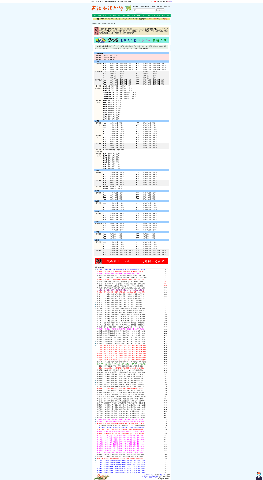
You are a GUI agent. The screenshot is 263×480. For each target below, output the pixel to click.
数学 (108, 1)
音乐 (153, 15)
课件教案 (107, 19)
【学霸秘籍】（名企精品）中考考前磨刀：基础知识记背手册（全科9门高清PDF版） (121, 394)
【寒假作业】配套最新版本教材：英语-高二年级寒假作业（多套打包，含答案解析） (121, 325)
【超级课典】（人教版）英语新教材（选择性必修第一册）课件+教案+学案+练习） (120, 390)
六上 (140, 29)
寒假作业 (135, 19)
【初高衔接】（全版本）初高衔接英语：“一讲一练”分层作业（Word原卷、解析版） (120, 314)
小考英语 (98, 55)
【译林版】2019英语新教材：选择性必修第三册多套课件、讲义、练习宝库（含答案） (121, 341)
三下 (125, 29)
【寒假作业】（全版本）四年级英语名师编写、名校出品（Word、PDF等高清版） (120, 302)
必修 (112, 31)
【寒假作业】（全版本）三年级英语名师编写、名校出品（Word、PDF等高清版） (120, 300)
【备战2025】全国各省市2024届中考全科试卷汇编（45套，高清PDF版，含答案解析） (121, 403)
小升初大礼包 (108, 55)
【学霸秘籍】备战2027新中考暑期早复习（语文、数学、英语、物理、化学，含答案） (121, 288)
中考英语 (98, 57)
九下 (105, 31)
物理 (114, 1)
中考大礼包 (107, 57)
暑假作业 (130, 19)
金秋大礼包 (113, 63)
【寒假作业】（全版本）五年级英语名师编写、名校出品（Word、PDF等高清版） (120, 304)
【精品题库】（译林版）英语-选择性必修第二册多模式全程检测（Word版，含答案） (121, 413)
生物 (120, 1)
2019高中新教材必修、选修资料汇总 (114, 150)
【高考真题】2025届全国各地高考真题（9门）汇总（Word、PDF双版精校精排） (120, 370)
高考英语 (98, 59)
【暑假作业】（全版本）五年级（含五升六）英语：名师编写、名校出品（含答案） (120, 298)
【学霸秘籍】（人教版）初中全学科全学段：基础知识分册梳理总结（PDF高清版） (120, 456)
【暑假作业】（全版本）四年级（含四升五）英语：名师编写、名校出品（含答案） (120, 296)
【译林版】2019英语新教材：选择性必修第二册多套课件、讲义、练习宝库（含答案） (121, 339)
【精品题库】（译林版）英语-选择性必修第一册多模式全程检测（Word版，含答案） (121, 411)
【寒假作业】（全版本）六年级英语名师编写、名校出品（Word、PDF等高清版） (120, 306)
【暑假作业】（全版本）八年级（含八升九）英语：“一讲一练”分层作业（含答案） (120, 312)
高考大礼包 (107, 59)
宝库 (168, 15)
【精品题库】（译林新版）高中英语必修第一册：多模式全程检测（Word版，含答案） (121, 405)
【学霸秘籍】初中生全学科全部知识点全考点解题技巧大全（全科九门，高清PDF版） (121, 401)
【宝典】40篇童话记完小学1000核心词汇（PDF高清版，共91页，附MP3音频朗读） (120, 425)
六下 (143, 29)
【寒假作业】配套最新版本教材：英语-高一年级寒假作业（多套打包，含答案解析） (121, 323)
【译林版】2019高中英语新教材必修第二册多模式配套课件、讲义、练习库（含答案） (121, 333)
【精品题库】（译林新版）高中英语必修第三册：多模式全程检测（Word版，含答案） (121, 409)
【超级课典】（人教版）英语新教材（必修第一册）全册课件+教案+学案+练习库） (120, 374)
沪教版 (97, 221)
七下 (162, 29)
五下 (137, 29)
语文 (105, 1)
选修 (115, 31)
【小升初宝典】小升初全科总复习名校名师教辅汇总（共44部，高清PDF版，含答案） (121, 397)
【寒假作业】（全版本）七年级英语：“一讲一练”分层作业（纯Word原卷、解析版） (120, 316)
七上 (159, 29)
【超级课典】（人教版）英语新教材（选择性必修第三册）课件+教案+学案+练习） (120, 380)
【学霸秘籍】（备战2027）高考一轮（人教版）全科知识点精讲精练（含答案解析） (120, 284)
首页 (94, 15)
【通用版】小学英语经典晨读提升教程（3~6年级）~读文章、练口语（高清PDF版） (120, 386)
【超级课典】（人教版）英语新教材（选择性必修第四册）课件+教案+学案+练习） (120, 382)
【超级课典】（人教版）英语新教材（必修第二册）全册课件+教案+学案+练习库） (120, 376)
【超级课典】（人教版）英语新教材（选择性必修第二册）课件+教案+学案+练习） (120, 378)
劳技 (163, 15)
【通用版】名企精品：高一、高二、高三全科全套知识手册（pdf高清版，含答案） (120, 392)
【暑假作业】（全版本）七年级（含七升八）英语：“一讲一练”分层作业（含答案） (120, 310)
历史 (126, 1)
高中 (164, 1)
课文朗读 (113, 19)
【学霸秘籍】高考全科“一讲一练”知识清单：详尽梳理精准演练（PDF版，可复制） (120, 399)
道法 (144, 15)
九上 (102, 31)
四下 (131, 29)
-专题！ (152, 19)
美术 (158, 15)
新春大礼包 (146, 63)
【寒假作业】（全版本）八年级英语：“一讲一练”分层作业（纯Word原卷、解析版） (120, 319)
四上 (128, 29)
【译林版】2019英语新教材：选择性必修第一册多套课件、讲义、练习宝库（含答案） (121, 337)
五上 (134, 29)
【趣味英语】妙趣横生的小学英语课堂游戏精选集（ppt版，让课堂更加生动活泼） (120, 454)
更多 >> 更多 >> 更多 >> (121, 145)
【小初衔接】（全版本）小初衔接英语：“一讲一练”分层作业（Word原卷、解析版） (120, 308)
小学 (158, 1)
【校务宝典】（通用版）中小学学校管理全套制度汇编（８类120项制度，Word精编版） (122, 362)
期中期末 (124, 19)
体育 (148, 15)
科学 (138, 15)
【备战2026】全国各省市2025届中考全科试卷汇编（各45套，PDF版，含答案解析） (120, 372)
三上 (122, 29)
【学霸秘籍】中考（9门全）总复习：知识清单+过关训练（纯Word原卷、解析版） (120, 327)
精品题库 (118, 19)
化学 (117, 1)
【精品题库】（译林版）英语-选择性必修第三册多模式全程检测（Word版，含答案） (121, 415)
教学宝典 (113, 71)
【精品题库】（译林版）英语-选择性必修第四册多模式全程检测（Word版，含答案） (121, 417)
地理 (129, 1)
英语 (111, 1)
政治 (123, 1)
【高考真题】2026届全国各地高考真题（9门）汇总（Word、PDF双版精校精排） (120, 286)
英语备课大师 (106, 23)
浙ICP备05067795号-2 (164, 479)
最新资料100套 (99, 267)
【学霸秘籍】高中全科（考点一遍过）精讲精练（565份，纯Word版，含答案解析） (120, 384)
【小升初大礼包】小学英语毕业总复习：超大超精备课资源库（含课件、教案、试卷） (121, 275)
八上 (165, 29)
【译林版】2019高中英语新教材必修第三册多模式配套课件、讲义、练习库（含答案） (121, 335)
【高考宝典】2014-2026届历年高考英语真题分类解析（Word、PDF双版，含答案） (120, 282)
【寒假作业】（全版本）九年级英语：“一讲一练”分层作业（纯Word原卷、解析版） (120, 321)
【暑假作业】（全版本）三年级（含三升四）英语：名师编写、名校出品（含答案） (120, 294)
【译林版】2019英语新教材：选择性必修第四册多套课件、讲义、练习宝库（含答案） (121, 343)
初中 (161, 1)
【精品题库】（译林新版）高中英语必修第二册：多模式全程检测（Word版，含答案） (121, 407)
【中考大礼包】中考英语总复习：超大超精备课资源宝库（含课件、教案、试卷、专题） (122, 277)
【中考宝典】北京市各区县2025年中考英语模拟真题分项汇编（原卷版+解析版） (120, 366)
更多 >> (116, 55)
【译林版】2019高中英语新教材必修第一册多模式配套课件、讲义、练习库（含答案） (121, 331)
